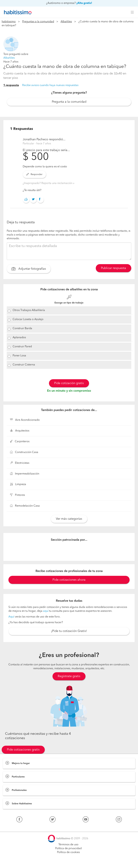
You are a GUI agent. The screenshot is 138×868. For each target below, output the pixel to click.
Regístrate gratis (69, 676)
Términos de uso (68, 844)
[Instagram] (119, 820)
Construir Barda (22, 328)
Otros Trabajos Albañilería (29, 310)
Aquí (11, 616)
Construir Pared (22, 346)
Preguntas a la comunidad (38, 21)
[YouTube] (86, 820)
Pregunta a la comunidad (69, 101)
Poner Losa (19, 355)
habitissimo (9, 21)
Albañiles (66, 21)
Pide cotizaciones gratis (23, 749)
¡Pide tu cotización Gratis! (69, 631)
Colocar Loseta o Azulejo (28, 319)
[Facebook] (19, 820)
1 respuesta (11, 85)
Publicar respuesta (113, 268)
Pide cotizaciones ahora (69, 579)
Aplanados (19, 337)
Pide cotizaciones (69, 862)
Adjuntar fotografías (32, 269)
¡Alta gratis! (84, 3)
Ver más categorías (69, 518)
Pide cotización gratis (69, 383)
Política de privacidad (68, 848)
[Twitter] (52, 820)
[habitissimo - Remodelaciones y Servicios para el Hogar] (17, 12)
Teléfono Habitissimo (15, 827)
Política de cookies (68, 852)
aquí (45, 611)
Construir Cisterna (24, 364)
